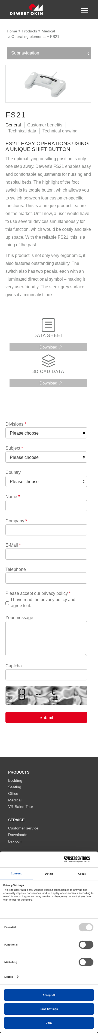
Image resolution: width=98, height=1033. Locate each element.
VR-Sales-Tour (20, 807)
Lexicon (15, 841)
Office (13, 794)
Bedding (15, 780)
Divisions (15, 424)
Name (12, 496)
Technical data (22, 131)
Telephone (15, 569)
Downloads (17, 835)
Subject (14, 448)
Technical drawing (60, 131)
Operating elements (28, 36)
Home (12, 31)
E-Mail (13, 545)
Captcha (13, 666)
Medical (48, 31)
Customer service (23, 828)
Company (16, 521)
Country (13, 472)
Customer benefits (44, 125)
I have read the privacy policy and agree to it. (43, 602)
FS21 (54, 36)
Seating (14, 787)
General (13, 125)
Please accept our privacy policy (38, 593)
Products (29, 31)
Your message (19, 617)
